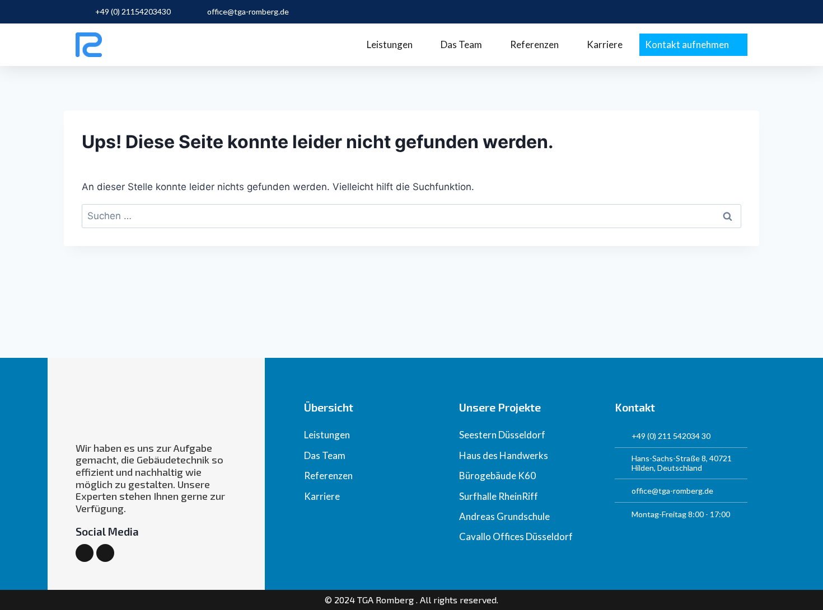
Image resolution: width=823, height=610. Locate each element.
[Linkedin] (105, 553)
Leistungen (390, 44)
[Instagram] (84, 553)
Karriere (605, 44)
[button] (693, 45)
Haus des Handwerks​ (503, 455)
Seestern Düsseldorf (502, 435)
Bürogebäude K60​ (497, 475)
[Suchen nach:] (411, 215)
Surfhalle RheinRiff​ (498, 496)
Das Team (461, 44)
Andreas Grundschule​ (504, 516)
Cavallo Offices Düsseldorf (516, 536)
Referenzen (534, 44)
